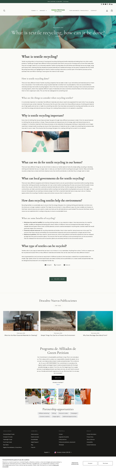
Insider (42, 10)
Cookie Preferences (91, 444)
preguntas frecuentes (64, 437)
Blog (32, 444)
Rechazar (105, 463)
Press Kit (33, 447)
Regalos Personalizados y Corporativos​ (12, 447)
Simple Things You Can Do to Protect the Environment (58, 335)
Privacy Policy (90, 437)
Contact (94, 10)
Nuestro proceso (35, 437)
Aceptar (90, 463)
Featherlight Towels (7, 439)
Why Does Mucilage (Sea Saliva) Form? (95, 335)
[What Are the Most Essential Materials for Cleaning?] (21, 321)
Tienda (33, 10)
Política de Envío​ (63, 439)
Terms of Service (91, 439)
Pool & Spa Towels (7, 442)
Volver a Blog (59, 279)
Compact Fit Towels (7, 437)
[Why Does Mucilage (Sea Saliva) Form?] (95, 321)
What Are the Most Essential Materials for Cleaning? (20, 335)
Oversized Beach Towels (8, 434)
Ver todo (58, 305)
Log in (58, 384)
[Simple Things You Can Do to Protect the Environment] (58, 321)
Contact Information (91, 434)
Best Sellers (6, 444)
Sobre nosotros (34, 434)
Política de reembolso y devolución (67, 442)
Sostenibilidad (34, 439)
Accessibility (90, 442)
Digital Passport (35, 442)
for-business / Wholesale (79, 10)
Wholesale (61, 444)
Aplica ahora (58, 378)
